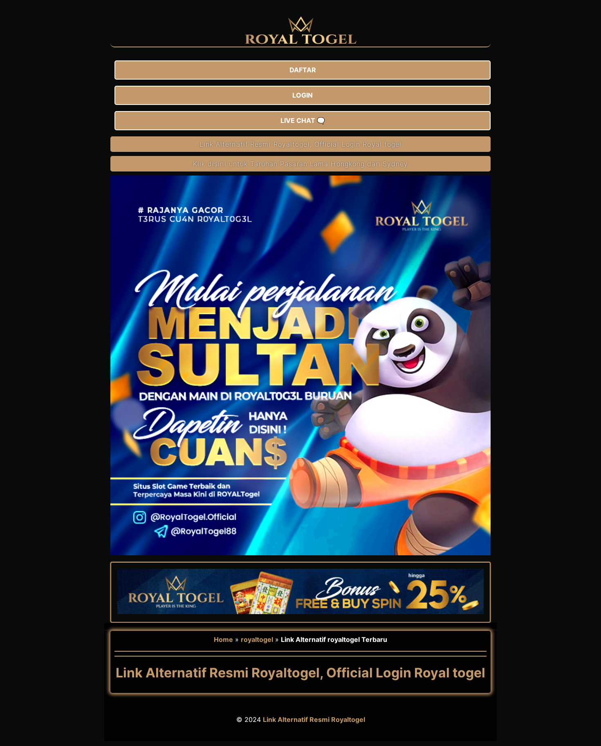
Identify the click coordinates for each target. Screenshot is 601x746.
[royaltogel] (301, 42)
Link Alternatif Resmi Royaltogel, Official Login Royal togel (301, 144)
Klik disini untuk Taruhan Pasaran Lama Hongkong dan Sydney (300, 164)
